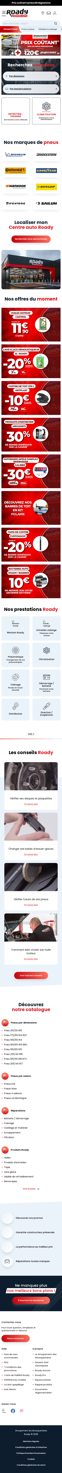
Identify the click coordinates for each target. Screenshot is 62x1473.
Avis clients (10, 1389)
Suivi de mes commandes (11, 1356)
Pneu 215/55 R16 (13, 1030)
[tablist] (29, 53)
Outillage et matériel (15, 1127)
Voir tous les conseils (31, 975)
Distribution (15, 714)
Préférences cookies (15, 1379)
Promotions (10, 29)
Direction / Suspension (46, 713)
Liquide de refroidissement (19, 1176)
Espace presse (43, 1379)
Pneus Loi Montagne (15, 1098)
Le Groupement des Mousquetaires (46, 1356)
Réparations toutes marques (33, 1261)
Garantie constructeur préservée (35, 1232)
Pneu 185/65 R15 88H (15, 1044)
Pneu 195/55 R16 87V (15, 1059)
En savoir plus (31, 804)
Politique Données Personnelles (31, 1453)
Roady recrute (42, 1370)
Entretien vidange (46, 630)
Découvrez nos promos (29, 1218)
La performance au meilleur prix (34, 1246)
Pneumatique (15, 657)
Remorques (10, 1181)
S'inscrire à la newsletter (31, 1300)
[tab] (12, 53)
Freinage (15, 684)
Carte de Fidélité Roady (16, 1375)
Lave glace (10, 1172)
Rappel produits (43, 1384)
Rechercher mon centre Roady (31, 239)
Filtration (9, 1137)
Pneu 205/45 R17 (13, 1063)
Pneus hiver (10, 1088)
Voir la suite (29, 1188)
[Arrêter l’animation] (58, 53)
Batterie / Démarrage (16, 1118)
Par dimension (16, 76)
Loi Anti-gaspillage (14, 1384)
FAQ (6, 1362)
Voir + (31, 733)
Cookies (31, 1459)
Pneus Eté (9, 1083)
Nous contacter (15, 1338)
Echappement (12, 1132)
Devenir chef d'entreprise (41, 1364)
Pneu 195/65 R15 (13, 1049)
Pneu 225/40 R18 (13, 1054)
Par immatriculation (20, 88)
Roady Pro (40, 1375)
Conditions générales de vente (31, 1465)
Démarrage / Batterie (46, 684)
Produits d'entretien (15, 1162)
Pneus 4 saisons (13, 1093)
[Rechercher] (55, 23)
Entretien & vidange (48, 29)
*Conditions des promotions (12, 1369)
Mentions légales (31, 1441)
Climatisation (46, 659)
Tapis (7, 1167)
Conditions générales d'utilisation (31, 1447)
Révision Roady (15, 632)
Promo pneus (28, 29)
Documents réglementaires (43, 1391)
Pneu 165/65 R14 (13, 1040)
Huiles (7, 1157)
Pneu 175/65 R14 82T (15, 1035)
